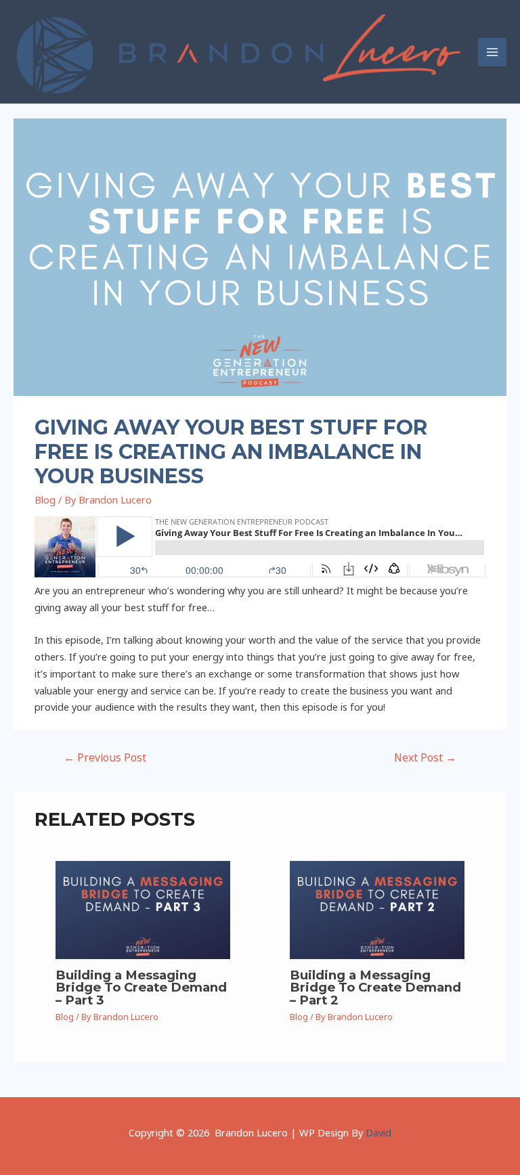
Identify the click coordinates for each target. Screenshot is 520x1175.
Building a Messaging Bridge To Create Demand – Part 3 (141, 987)
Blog (45, 499)
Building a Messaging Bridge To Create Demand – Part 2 (375, 987)
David (378, 1132)
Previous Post (105, 757)
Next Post (425, 757)
